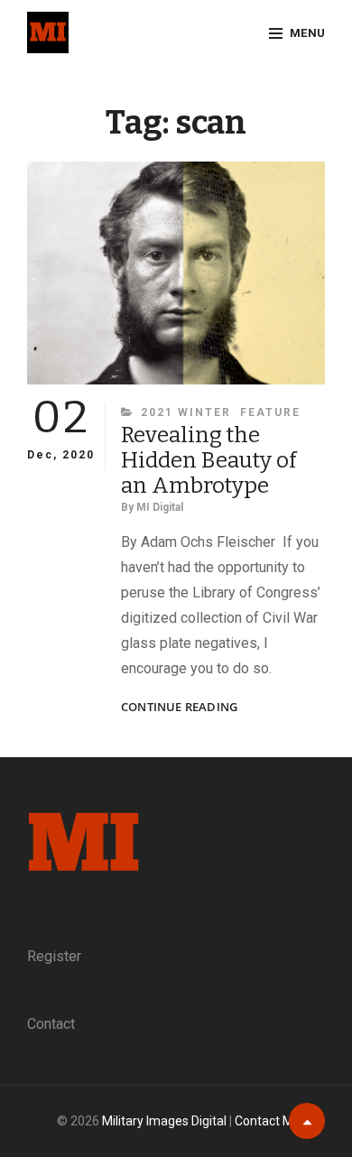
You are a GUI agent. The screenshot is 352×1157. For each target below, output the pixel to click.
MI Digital (159, 507)
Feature (270, 412)
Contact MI (265, 1121)
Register (54, 956)
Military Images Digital (164, 1121)
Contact (51, 1023)
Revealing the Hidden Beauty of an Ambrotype (208, 460)
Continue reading (179, 707)
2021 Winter (186, 412)
